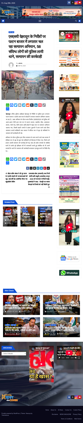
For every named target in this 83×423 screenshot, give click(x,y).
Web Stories (77, 419)
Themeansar (5, 415)
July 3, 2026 (11, 333)
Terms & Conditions (66, 419)
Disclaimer (55, 414)
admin (20, 63)
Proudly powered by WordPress (11, 413)
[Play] (60, 358)
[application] (69, 353)
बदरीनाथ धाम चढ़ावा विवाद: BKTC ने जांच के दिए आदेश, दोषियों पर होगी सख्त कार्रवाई (20, 330)
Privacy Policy (77, 414)
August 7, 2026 (52, 311)
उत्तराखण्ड (42, 208)
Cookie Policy (77, 410)
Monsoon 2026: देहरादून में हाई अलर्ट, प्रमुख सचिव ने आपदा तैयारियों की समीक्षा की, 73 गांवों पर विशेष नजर (61, 330)
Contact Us (68, 410)
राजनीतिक (25, 208)
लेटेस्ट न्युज (11, 32)
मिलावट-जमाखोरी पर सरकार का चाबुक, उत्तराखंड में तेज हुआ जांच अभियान (20, 306)
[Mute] (76, 358)
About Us (53, 410)
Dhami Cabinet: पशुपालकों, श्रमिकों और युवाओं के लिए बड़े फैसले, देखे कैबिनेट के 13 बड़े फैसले (61, 308)
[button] (76, 21)
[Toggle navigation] (39, 20)
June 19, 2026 (51, 333)
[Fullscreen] (79, 358)
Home (47, 410)
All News (60, 410)
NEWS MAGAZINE (65, 414)
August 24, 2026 (12, 311)
